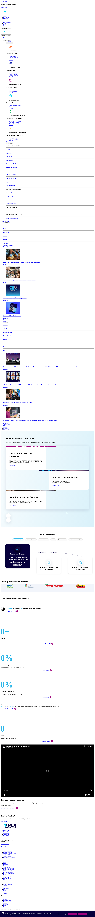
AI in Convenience (7, 884)
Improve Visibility (13, 74)
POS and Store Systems (11, 178)
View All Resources (7, 319)
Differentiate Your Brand (14, 122)
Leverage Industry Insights (15, 121)
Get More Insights (9, 708)
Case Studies (6, 232)
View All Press (6, 424)
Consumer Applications (11, 163)
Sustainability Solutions (11, 167)
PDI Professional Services (12, 218)
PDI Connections (7, 22)
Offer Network (9, 160)
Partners (5, 339)
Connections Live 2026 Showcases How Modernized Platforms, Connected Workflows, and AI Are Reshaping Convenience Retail (40, 367)
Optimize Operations (13, 73)
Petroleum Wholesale (8, 852)
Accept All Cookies (82, 914)
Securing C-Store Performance (12, 316)
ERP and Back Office (11, 174)
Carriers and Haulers (62, 539)
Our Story (5, 325)
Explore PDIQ (12, 465)
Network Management (11, 192)
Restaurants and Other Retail (75, 539)
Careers (5, 350)
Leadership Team (7, 332)
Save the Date (4, 7)
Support (5, 23)
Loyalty (8, 149)
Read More (5, 264)
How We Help (6, 17)
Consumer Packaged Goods (9, 853)
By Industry (9, 41)
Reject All (72, 914)
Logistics (8, 182)
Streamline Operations (14, 90)
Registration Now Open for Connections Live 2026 (17, 402)
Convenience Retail (7, 851)
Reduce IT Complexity (14, 139)
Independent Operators (30, 539)
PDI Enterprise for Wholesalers (8, 808)
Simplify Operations (13, 57)
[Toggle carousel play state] (67, 512)
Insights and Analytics (11, 203)
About (4, 19)
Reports (5, 239)
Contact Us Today (5, 821)
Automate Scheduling (13, 75)
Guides (5, 236)
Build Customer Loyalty (14, 123)
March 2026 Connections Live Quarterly (14, 298)
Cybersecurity (9, 196)
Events (5, 346)
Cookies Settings (62, 914)
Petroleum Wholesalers (43, 539)
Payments (8, 153)
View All (11, 60)
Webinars (5, 243)
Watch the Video (13, 505)
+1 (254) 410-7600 (5, 844)
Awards (5, 328)
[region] (47, 914)
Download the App (46, 741)
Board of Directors (7, 335)
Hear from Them (12, 611)
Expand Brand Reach (13, 106)
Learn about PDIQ (46, 643)
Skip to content (4, 1)
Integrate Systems (13, 91)
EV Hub (5, 889)
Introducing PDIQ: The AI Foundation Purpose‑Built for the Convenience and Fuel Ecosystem (30, 420)
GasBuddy (8, 211)
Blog (4, 228)
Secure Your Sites (13, 138)
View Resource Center (8, 245)
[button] (47, 7)
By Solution (9, 141)
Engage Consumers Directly (15, 105)
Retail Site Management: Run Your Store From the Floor (19, 280)
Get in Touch (6, 429)
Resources (5, 18)
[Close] (92, 914)
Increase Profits (12, 56)
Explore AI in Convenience (9, 246)
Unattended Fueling (11, 185)
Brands (53, 539)
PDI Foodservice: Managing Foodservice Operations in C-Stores (21, 262)
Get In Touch (6, 24)
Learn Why (46, 697)
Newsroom (5, 343)
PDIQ (4, 16)
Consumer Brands (7, 856)
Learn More (46, 670)
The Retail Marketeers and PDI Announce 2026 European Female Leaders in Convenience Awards (31, 384)
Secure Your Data (13, 58)
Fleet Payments (9, 156)
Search (6, 428)
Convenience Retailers (18, 539)
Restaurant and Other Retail (9, 857)
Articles (5, 225)
